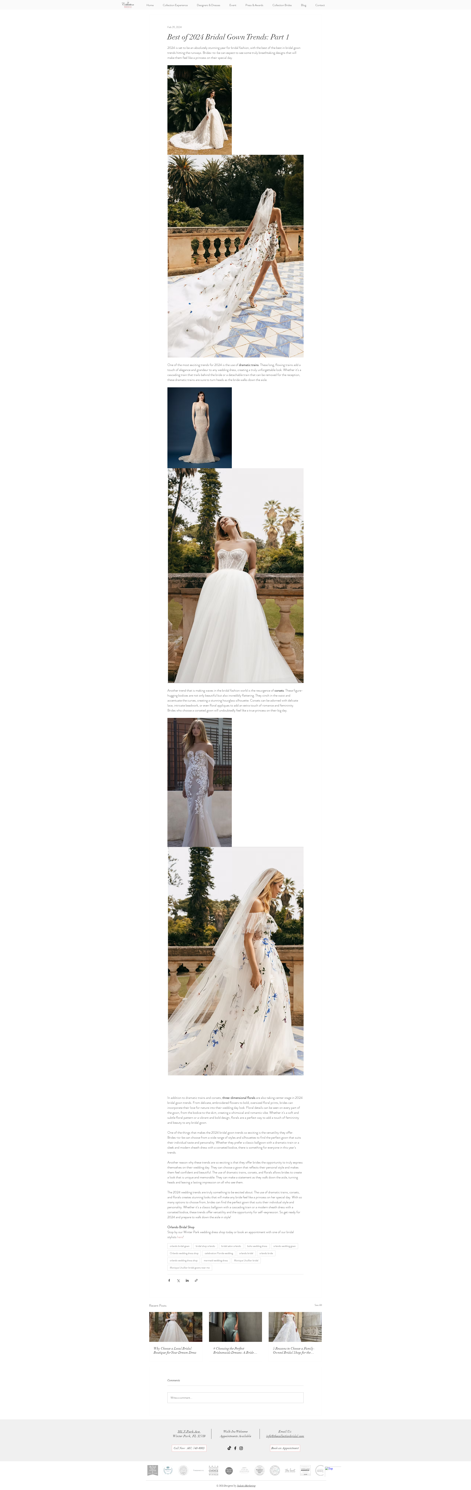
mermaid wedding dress (216, 1260)
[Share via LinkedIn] (187, 1280)
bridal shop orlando (205, 1246)
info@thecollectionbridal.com (285, 1436)
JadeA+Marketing (246, 1485)
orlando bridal (246, 1253)
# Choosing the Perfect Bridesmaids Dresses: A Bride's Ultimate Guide (234, 1350)
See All (318, 1305)
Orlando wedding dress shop (184, 1253)
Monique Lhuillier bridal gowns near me (190, 1267)
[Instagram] (241, 1448)
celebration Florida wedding (219, 1253)
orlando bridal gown (180, 1246)
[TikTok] (229, 1448)
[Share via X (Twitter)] (178, 1280)
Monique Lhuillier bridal (246, 1260)
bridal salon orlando (231, 1246)
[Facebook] (235, 1448)
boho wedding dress (257, 1246)
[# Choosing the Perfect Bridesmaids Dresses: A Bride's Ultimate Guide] (235, 1327)
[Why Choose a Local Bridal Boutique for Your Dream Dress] (175, 1327)
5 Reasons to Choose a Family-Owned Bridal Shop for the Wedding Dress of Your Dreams (294, 1350)
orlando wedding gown (284, 1246)
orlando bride (266, 1253)
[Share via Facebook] (169, 1280)
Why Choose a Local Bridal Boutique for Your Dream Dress (175, 1350)
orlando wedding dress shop (184, 1260)
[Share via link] (196, 1280)
